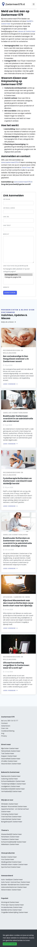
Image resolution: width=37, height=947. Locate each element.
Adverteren (5, 726)
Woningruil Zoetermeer (10, 902)
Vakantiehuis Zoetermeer (11, 819)
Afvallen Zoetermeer (9, 761)
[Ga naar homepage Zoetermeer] (13, 4)
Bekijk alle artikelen (7, 322)
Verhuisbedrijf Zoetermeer (11, 791)
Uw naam (6, 199)
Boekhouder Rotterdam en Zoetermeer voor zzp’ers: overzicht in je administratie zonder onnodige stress (17, 542)
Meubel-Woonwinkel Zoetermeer (14, 806)
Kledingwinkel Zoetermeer (11, 862)
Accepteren (10, 944)
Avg (2, 733)
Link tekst (7, 225)
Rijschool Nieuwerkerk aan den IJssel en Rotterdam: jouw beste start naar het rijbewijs (18, 603)
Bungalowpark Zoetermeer (11, 822)
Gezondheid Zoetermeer (10, 759)
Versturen (10, 292)
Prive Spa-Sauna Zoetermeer (12, 905)
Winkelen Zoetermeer (9, 804)
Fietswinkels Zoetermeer (10, 751)
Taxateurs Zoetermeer (10, 839)
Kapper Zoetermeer (9, 756)
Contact (4, 723)
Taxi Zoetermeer (7, 753)
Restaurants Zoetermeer (11, 776)
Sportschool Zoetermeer (11, 867)
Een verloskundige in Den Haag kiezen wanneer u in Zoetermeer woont (16, 359)
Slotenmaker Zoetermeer (11, 890)
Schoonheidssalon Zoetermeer (13, 781)
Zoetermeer (26, 167)
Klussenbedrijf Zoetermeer (11, 834)
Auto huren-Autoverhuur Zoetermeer (15, 882)
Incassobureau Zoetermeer (11, 907)
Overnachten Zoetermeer (11, 816)
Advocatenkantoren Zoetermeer (14, 887)
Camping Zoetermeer (9, 814)
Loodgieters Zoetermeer (10, 786)
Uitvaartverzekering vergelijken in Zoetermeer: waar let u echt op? (16, 665)
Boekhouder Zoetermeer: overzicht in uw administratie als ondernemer (18, 419)
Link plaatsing (8, 266)
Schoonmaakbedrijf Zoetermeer (13, 842)
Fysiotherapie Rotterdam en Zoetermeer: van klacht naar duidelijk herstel (17, 481)
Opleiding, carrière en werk (16, 597)
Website (6, 287)
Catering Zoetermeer (9, 779)
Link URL (6, 217)
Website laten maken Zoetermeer (14, 864)
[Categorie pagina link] (18, 277)
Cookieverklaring (7, 731)
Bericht (6, 234)
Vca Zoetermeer (7, 859)
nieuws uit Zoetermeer (26, 31)
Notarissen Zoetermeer (10, 837)
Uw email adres (9, 208)
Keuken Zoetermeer (9, 857)
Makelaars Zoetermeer (10, 844)
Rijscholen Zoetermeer (10, 748)
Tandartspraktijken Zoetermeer (13, 784)
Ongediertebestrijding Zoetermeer (14, 912)
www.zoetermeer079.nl (10, 162)
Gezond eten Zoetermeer (11, 764)
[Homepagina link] (18, 274)
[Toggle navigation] (33, 4)
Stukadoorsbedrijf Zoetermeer (13, 789)
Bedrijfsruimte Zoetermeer (11, 910)
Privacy (4, 736)
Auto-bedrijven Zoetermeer (12, 879)
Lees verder (9, 384)
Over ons (4, 728)
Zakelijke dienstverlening (15, 413)
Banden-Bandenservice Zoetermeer (15, 884)
